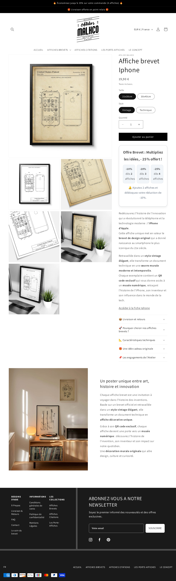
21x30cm (127, 96)
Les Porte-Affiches (54, 524)
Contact (15, 525)
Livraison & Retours (17, 512)
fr (4, 567)
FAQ (13, 519)
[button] (12, 29)
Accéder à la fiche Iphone (134, 308)
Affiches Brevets (53, 507)
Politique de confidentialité (36, 516)
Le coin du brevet (16, 532)
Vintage (126, 110)
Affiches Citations (53, 516)
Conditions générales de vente (35, 505)
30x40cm (146, 96)
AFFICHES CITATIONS (119, 567)
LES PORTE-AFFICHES (145, 567)
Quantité (123, 117)
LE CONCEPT (166, 567)
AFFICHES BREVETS (95, 567)
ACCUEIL (77, 567)
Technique (146, 110)
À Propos (15, 505)
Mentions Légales (33, 524)
